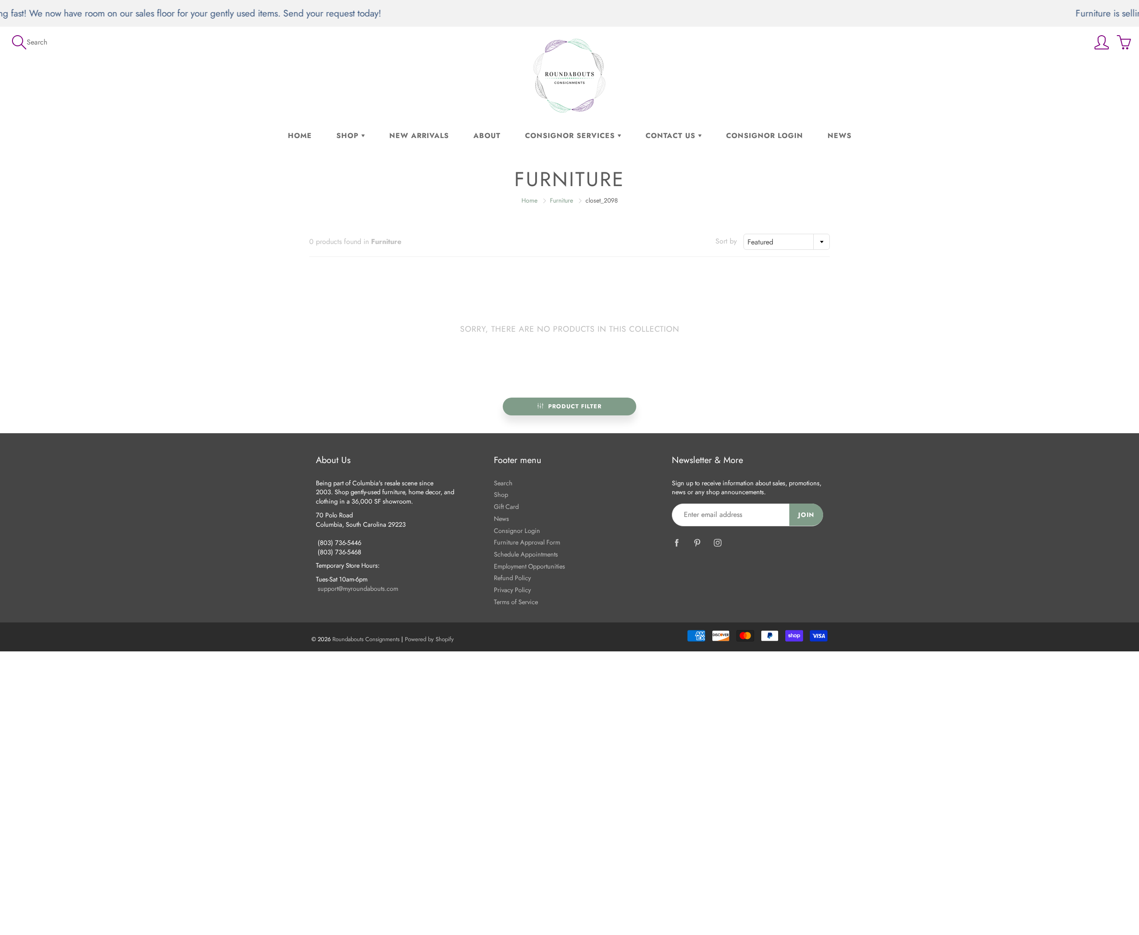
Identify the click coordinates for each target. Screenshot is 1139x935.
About (487, 135)
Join (806, 514)
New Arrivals (419, 135)
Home (300, 135)
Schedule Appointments (526, 554)
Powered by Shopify (429, 639)
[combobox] (786, 242)
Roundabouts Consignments (366, 639)
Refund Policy (512, 577)
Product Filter (575, 406)
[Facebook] (676, 543)
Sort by (726, 241)
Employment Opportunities (529, 566)
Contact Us (672, 135)
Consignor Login (764, 135)
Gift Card (506, 506)
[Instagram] (717, 543)
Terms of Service (516, 601)
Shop (348, 135)
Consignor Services (571, 135)
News (840, 135)
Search (503, 483)
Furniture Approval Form (527, 542)
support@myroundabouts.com (358, 588)
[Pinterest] (697, 543)
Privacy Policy (512, 589)
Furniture (561, 200)
